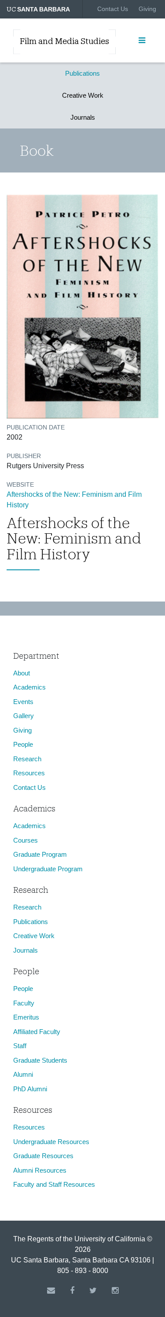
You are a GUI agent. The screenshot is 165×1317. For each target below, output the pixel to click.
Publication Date (36, 427)
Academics (29, 687)
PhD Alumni (30, 1089)
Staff (19, 1045)
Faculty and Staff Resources (54, 1184)
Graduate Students (40, 1060)
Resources (29, 773)
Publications (82, 73)
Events (23, 701)
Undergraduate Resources (51, 1141)
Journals (82, 117)
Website (20, 484)
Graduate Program (40, 854)
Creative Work (82, 95)
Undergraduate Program (48, 869)
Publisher (24, 455)
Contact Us (112, 8)
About (21, 673)
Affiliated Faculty (36, 1031)
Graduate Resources (43, 1155)
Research (27, 759)
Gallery (23, 715)
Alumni (23, 1074)
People (23, 744)
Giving (147, 8)
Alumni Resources (39, 1170)
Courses (25, 840)
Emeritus (26, 1017)
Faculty (23, 1003)
